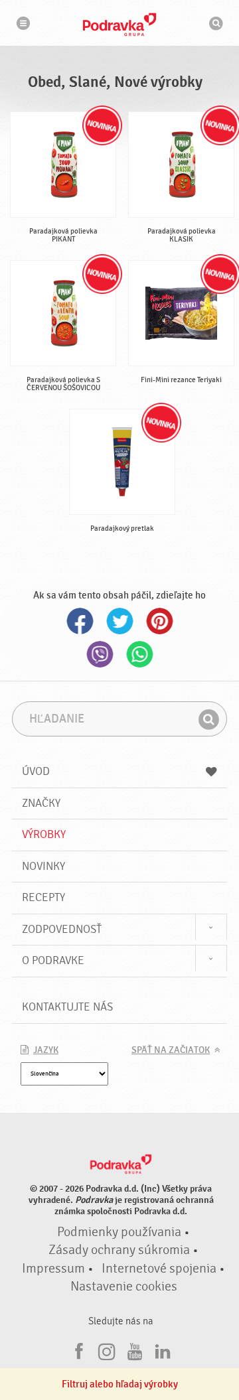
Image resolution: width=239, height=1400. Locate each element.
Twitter (119, 621)
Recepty (43, 897)
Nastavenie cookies (123, 1286)
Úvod (36, 771)
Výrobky (44, 834)
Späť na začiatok (170, 1050)
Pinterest (159, 621)
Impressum (53, 1268)
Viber (99, 654)
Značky (41, 803)
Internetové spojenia (159, 1268)
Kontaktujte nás (67, 1007)
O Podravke (53, 960)
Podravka (119, 24)
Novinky (43, 866)
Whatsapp (139, 654)
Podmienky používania (119, 1232)
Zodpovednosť (62, 929)
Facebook (79, 621)
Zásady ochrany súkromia (119, 1250)
